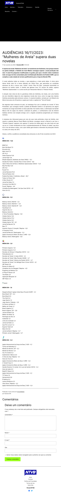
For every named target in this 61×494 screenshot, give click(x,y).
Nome (7, 432)
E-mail (7, 440)
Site (6, 447)
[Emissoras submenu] (32, 7)
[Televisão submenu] (23, 7)
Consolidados (20, 391)
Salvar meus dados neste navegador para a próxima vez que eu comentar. (29, 455)
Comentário (9, 414)
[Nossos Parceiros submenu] (55, 9)
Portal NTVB (20, 3)
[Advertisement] (30, 28)
